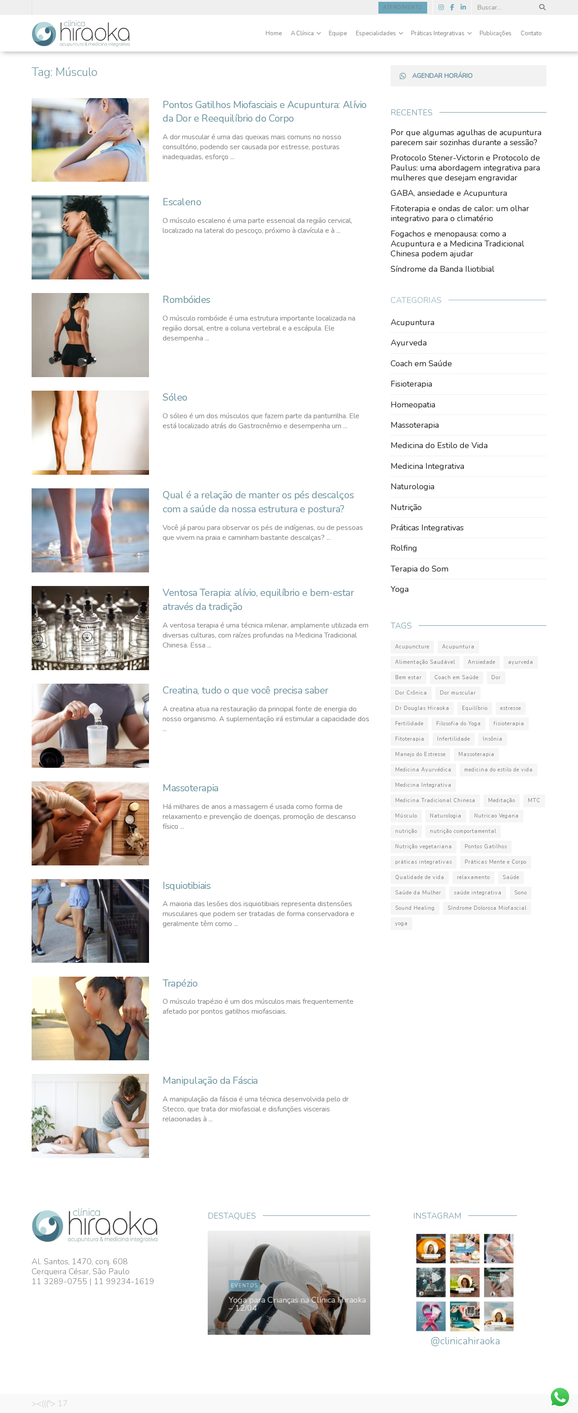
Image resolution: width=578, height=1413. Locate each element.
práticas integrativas (423, 862)
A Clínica (302, 33)
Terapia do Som (419, 568)
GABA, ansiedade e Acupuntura (449, 193)
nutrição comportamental (463, 831)
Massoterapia (191, 788)
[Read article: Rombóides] (90, 335)
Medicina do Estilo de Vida (439, 445)
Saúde (511, 877)
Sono (520, 892)
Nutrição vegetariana (423, 846)
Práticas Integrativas (438, 33)
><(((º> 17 (50, 1403)
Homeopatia (413, 404)
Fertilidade (409, 723)
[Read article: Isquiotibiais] (90, 921)
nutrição (406, 831)
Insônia (493, 739)
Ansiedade (481, 662)
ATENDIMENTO (403, 7)
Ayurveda (409, 342)
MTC (534, 800)
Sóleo (175, 397)
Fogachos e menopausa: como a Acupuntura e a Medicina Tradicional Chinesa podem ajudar (457, 243)
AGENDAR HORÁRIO (442, 75)
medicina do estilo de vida (498, 769)
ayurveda (520, 662)
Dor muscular (458, 693)
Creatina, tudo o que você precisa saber (245, 690)
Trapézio (180, 983)
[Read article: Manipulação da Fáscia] (90, 1116)
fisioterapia (509, 723)
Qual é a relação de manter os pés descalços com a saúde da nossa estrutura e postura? (258, 502)
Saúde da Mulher (418, 892)
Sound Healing (415, 908)
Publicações (496, 33)
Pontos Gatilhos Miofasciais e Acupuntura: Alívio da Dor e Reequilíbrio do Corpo (265, 112)
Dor (496, 677)
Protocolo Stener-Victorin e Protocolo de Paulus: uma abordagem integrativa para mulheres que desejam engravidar (465, 167)
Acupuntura (412, 322)
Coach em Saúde (421, 363)
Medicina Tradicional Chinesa (435, 800)
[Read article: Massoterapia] (90, 823)
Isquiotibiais (186, 886)
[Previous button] (236, 1283)
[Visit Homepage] (81, 33)
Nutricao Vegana (496, 816)
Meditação (501, 800)
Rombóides (186, 300)
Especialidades (376, 33)
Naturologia (412, 486)
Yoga (400, 589)
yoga (401, 923)
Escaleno (182, 202)
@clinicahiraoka (465, 1341)
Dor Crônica (411, 693)
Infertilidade (453, 739)
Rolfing (404, 548)
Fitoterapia (409, 739)
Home (274, 33)
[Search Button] (541, 7)
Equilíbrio (475, 708)
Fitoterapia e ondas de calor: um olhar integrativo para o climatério (460, 213)
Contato (531, 33)
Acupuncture (412, 646)
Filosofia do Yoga (458, 723)
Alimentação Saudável (425, 662)
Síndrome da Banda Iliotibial (442, 269)
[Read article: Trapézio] (90, 1019)
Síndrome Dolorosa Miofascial (487, 908)
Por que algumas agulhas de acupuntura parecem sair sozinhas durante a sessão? (466, 137)
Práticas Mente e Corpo (496, 862)
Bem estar (408, 677)
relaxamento (473, 877)
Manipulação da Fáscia (210, 1080)
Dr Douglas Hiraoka (422, 708)
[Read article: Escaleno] (90, 237)
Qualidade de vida (419, 877)
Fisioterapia (411, 383)
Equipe (338, 33)
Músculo (406, 816)
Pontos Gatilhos (486, 846)
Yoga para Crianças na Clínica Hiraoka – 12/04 (294, 1304)
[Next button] (342, 1283)
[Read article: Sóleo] (90, 433)
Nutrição (406, 507)
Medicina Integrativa (427, 466)
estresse (510, 708)
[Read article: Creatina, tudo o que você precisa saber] (90, 726)
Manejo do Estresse (420, 754)
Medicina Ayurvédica (423, 769)
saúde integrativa (478, 892)
